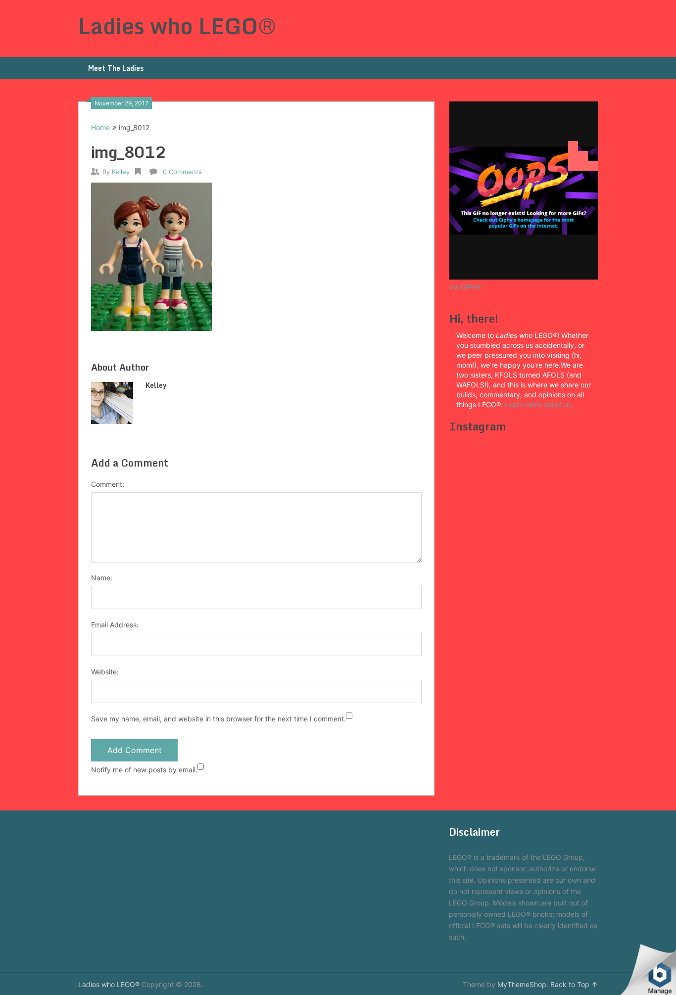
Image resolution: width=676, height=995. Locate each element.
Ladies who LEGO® (177, 26)
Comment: (107, 484)
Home (100, 127)
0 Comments (182, 172)
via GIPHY (465, 287)
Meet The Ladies (116, 68)
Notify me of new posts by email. (144, 769)
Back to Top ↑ (574, 984)
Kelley (121, 172)
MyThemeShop (521, 984)
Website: (105, 671)
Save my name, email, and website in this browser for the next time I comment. (218, 718)
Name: (101, 577)
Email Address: (115, 624)
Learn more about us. (540, 404)
